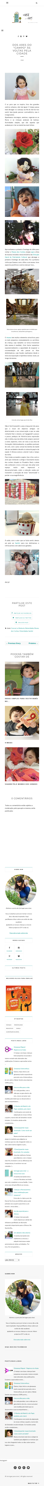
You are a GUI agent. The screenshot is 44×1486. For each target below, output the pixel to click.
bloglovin (19, 959)
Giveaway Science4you (21, 1068)
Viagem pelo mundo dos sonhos (21, 784)
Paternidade (24, 631)
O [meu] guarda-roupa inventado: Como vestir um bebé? (23, 1130)
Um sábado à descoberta (22, 1233)
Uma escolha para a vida (21, 1087)
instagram (19, 951)
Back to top (33, 1483)
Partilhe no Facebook (23, 613)
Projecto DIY (9, 1028)
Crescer (13, 628)
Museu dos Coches (18, 252)
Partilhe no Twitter (23, 618)
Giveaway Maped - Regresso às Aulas (26, 1368)
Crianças (8, 1025)
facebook (9, 951)
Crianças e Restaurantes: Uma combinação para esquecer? (22, 1192)
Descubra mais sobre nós (19, 933)
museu (9, 337)
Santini (17, 543)
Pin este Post (23, 622)
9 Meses (8, 743)
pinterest (9, 959)
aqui (32, 252)
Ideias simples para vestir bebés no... (21, 700)
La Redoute (20, 628)
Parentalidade (18, 1025)
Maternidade (29, 628)
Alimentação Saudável (12, 1032)
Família (18, 1028)
